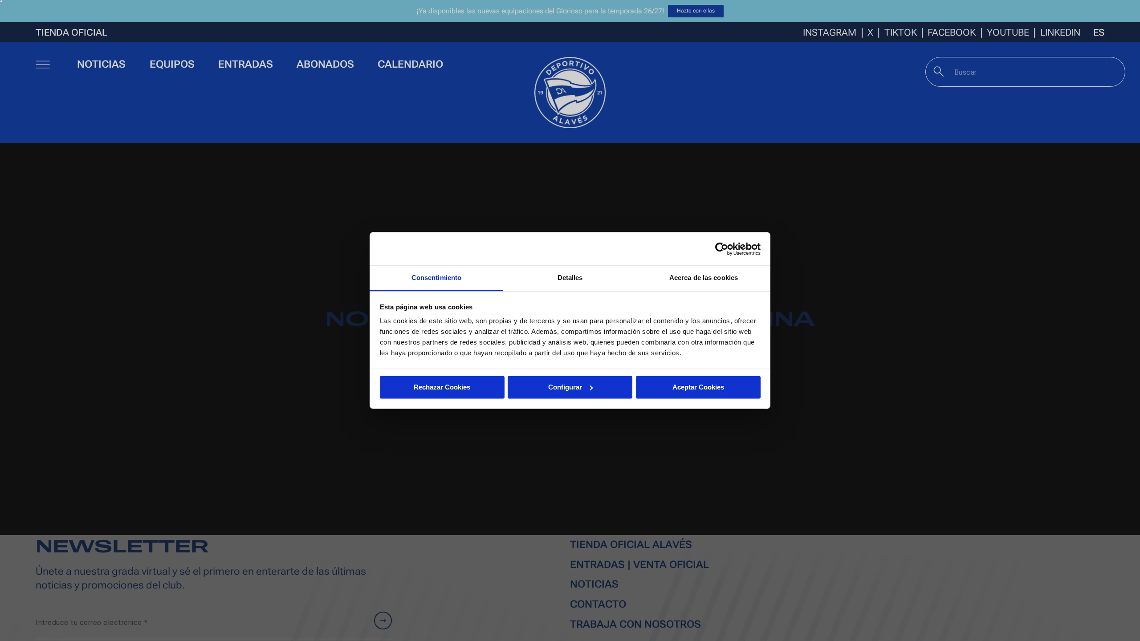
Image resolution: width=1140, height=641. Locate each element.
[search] (939, 71)
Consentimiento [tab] (436, 277)
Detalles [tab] (570, 277)
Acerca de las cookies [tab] (703, 277)
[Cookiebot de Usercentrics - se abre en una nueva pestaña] (722, 249)
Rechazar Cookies (442, 387)
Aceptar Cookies (698, 387)
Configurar (565, 387)
